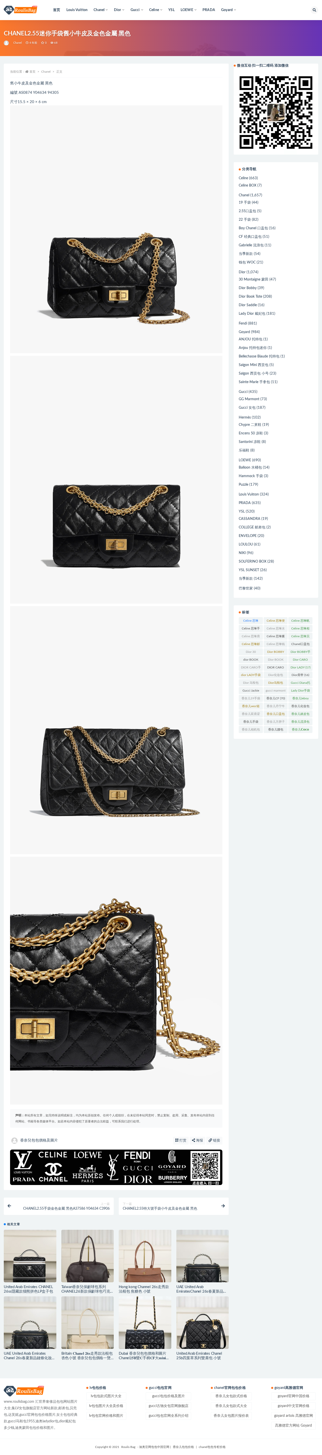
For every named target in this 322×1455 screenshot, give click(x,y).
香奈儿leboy (300, 699)
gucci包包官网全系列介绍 (168, 1416)
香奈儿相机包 (251, 730)
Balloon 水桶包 (250, 467)
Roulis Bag (128, 1446)
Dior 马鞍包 (251, 683)
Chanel (17, 42)
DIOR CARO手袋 (251, 668)
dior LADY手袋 (251, 675)
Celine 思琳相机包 (300, 629)
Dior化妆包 (275, 675)
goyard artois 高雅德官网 (293, 1416)
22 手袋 (245, 219)
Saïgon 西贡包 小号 (254, 373)
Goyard (244, 332)
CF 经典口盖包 (250, 237)
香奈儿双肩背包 (251, 714)
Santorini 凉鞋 (250, 442)
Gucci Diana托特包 (300, 683)
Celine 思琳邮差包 (251, 645)
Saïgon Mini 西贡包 (253, 365)
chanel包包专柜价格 (212, 1446)
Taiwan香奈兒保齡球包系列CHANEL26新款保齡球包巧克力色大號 (87, 1291)
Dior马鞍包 (275, 683)
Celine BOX (247, 185)
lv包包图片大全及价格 (106, 1406)
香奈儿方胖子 (276, 722)
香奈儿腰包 (275, 730)
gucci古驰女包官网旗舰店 (168, 1406)
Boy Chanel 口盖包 (253, 228)
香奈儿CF (275, 698)
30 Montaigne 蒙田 (253, 279)
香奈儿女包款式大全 (231, 1406)
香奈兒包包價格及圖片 (39, 1140)
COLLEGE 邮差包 (252, 527)
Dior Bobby (248, 288)
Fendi (243, 323)
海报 (199, 1140)
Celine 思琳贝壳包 (300, 637)
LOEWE (245, 460)
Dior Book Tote (250, 296)
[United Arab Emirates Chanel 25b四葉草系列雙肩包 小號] (202, 1322)
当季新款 (246, 254)
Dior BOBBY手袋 (300, 652)
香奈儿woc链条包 (251, 707)
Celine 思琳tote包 (250, 621)
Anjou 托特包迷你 (253, 348)
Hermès (245, 417)
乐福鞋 (244, 450)
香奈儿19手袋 (251, 699)
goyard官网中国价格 (293, 1396)
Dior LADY (300, 667)
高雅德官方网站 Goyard (293, 1425)
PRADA (209, 10)
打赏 (182, 1140)
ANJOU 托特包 (250, 339)
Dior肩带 (300, 674)
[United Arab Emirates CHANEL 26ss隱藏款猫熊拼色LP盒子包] (30, 1256)
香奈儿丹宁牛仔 (276, 707)
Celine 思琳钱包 (276, 645)
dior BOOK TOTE (250, 660)
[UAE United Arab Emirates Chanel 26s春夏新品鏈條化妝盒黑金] (30, 1322)
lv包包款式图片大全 (106, 1396)
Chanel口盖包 (300, 645)
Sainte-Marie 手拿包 (254, 382)
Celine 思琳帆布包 (300, 621)
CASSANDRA (249, 519)
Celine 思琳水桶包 (276, 629)
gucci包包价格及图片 (168, 1396)
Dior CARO (300, 660)
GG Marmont (249, 399)
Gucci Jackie (251, 691)
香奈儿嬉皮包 (300, 714)
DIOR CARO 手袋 (275, 668)
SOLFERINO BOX (252, 561)
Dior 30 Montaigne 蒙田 (251, 652)
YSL (171, 10)
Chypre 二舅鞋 (250, 425)
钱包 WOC (247, 262)
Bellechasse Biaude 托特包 (259, 356)
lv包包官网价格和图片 (106, 1416)
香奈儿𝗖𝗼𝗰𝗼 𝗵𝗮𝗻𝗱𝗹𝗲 (300, 730)
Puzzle (243, 484)
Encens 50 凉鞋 (251, 433)
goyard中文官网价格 (293, 1406)
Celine (243, 178)
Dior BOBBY (275, 652)
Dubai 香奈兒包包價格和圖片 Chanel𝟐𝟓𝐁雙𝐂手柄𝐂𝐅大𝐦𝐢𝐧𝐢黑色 (144, 1358)
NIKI (242, 553)
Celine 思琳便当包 (276, 621)
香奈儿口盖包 (276, 714)
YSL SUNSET (249, 570)
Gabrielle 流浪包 (251, 245)
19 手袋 (245, 202)
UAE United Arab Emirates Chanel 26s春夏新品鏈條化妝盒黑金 (29, 1358)
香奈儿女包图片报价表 (231, 1416)
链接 (216, 1140)
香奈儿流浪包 (300, 722)
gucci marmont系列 (276, 691)
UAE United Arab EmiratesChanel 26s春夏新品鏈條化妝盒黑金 (201, 1291)
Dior (242, 272)
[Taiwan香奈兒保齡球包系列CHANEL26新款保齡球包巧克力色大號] (87, 1256)
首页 (56, 10)
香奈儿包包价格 (183, 1446)
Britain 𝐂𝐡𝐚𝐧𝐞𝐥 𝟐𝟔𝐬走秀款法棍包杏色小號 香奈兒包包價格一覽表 (87, 1358)
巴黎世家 (246, 588)
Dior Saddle (248, 305)
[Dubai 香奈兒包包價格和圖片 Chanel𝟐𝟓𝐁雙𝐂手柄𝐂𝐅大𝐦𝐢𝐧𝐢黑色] (145, 1322)
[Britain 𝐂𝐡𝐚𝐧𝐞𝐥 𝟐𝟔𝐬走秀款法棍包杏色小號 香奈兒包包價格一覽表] (87, 1322)
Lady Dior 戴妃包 (252, 313)
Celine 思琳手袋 (251, 629)
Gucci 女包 (247, 408)
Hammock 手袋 (251, 476)
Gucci (243, 392)
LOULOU (246, 544)
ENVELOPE (248, 536)
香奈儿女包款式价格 (231, 1396)
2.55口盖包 (247, 211)
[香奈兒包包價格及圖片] (7, 43)
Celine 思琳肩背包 (251, 637)
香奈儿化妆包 (300, 707)
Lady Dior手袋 (300, 691)
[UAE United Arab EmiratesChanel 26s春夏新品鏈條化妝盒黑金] (202, 1256)
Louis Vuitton (77, 10)
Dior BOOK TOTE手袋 (276, 660)
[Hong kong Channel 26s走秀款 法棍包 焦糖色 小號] (145, 1256)
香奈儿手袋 (250, 722)
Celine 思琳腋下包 (276, 637)
